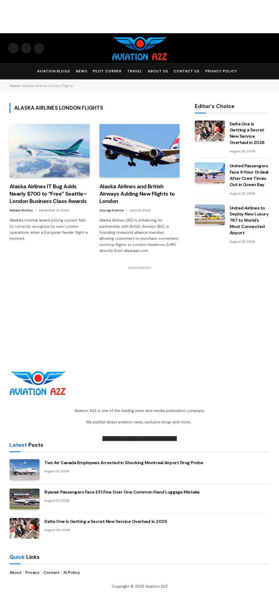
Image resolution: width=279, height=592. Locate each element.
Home (14, 86)
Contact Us (186, 71)
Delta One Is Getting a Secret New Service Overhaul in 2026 (247, 133)
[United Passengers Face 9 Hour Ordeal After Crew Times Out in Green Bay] (210, 172)
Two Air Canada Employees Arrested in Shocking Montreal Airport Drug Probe (123, 462)
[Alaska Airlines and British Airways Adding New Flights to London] (139, 150)
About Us (158, 71)
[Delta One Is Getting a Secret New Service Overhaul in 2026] (210, 131)
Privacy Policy (221, 71)
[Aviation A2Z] (139, 48)
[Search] (268, 71)
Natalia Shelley (21, 210)
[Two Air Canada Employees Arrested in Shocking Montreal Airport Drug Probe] (25, 469)
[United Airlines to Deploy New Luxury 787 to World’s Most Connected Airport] (210, 215)
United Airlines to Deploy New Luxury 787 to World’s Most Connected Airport (249, 220)
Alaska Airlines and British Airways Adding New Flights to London (137, 194)
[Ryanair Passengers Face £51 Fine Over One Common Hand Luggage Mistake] (25, 499)
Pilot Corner (107, 71)
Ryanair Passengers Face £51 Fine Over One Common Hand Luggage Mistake (122, 492)
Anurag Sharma (111, 210)
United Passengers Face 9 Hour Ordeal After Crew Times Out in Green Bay (249, 175)
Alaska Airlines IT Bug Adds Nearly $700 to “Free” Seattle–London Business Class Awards (48, 194)
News (81, 71)
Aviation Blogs (53, 71)
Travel (134, 71)
